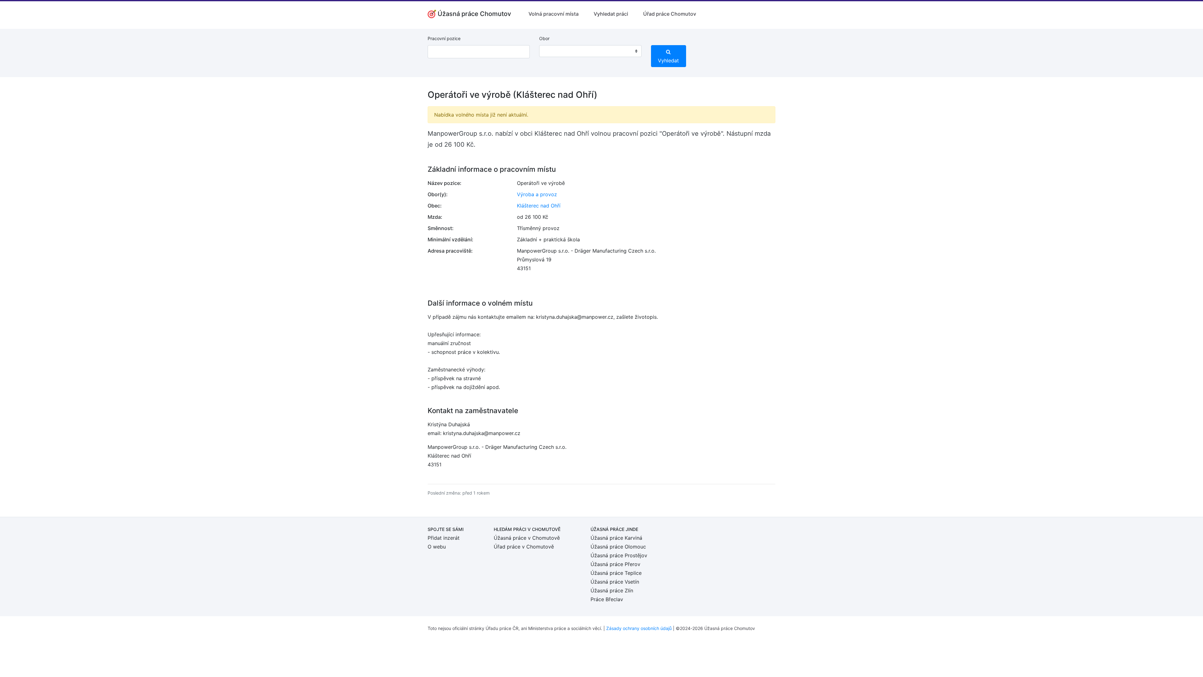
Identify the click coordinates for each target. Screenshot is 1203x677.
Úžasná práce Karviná (616, 538)
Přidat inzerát (444, 538)
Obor (544, 38)
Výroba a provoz (537, 194)
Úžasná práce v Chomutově (527, 538)
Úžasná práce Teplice (616, 573)
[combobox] (590, 51)
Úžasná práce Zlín (612, 590)
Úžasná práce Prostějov (619, 555)
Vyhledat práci (611, 14)
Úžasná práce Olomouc (618, 546)
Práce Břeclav (607, 599)
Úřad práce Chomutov (669, 14)
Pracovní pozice (444, 38)
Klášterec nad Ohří (538, 205)
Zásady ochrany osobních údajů (639, 628)
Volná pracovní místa (554, 14)
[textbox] (552, 51)
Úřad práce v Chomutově (524, 546)
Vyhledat (668, 60)
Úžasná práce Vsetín (615, 582)
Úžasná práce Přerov (615, 564)
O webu (437, 546)
